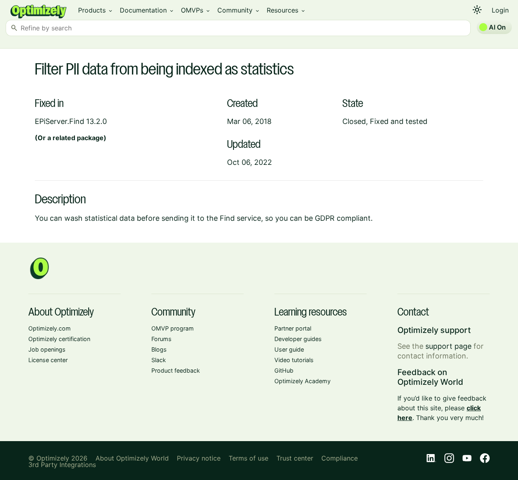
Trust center (294, 458)
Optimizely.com (49, 328)
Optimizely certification (59, 338)
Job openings (47, 349)
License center (48, 359)
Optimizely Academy (302, 381)
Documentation (147, 10)
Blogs (159, 349)
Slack (158, 359)
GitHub (283, 370)
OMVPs (196, 10)
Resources (286, 10)
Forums (161, 338)
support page (448, 346)
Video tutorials (294, 359)
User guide (289, 349)
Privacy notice (199, 458)
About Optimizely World (132, 458)
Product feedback (175, 370)
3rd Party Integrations (62, 465)
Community (238, 10)
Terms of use (248, 458)
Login (500, 10)
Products (95, 10)
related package (78, 138)
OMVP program (172, 328)
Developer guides (298, 338)
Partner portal (292, 328)
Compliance (339, 458)
